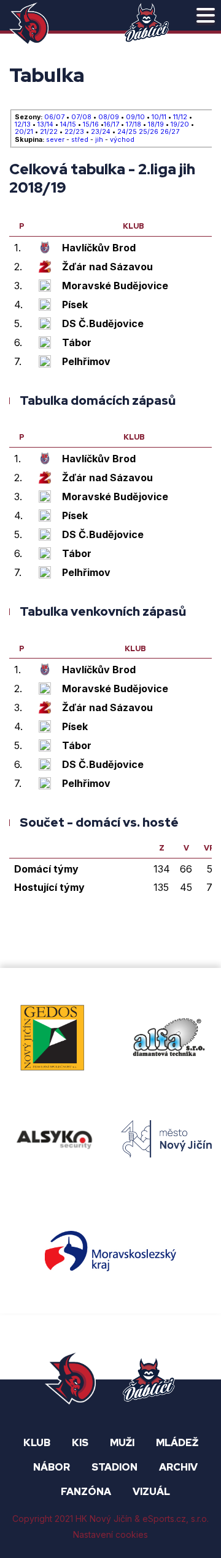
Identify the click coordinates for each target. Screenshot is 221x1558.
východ (122, 140)
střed (79, 140)
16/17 (111, 124)
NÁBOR (51, 1467)
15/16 (91, 124)
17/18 (133, 124)
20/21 (24, 132)
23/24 (100, 132)
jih (99, 140)
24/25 (127, 132)
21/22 (49, 132)
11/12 (180, 117)
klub (133, 227)
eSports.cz (164, 1519)
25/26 (148, 132)
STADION (114, 1467)
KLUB (36, 1442)
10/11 (159, 117)
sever (55, 140)
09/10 (135, 117)
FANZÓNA (86, 1491)
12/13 (23, 124)
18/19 (156, 124)
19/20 (180, 124)
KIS (80, 1442)
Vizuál (151, 1491)
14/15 (68, 124)
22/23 (74, 132)
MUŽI (122, 1442)
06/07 (54, 117)
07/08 (81, 117)
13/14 (45, 124)
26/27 (169, 132)
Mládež (177, 1442)
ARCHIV (178, 1467)
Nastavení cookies (110, 1534)
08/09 (108, 117)
